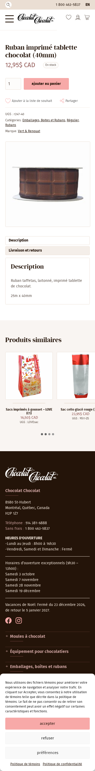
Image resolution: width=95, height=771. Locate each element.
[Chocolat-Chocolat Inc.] (36, 19)
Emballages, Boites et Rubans (43, 120)
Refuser (47, 738)
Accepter (47, 724)
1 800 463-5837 (68, 5)
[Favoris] (68, 18)
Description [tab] (18, 240)
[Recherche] (8, 5)
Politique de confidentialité (62, 764)
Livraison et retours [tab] (25, 250)
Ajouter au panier (46, 84)
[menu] (9, 18)
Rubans (10, 125)
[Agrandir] (47, 184)
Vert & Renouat (29, 131)
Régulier (73, 120)
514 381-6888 (36, 523)
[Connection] (77, 19)
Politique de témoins (25, 764)
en (88, 5)
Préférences (47, 753)
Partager (71, 100)
